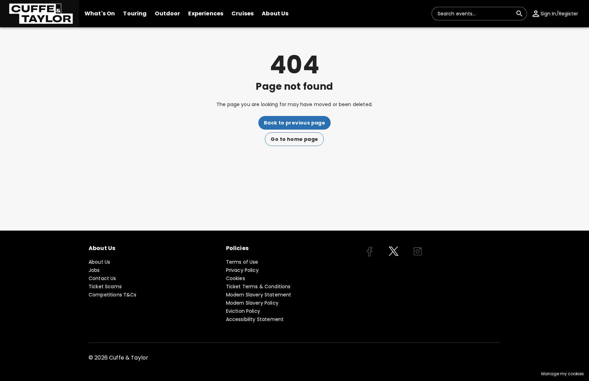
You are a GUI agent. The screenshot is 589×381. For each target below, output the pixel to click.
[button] (39, 13)
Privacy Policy (242, 270)
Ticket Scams (105, 286)
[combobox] (475, 13)
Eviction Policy (243, 311)
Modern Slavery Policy (252, 302)
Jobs (94, 270)
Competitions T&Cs (113, 294)
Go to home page (294, 139)
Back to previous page (294, 122)
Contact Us (102, 278)
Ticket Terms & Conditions (258, 286)
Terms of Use (242, 262)
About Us (99, 262)
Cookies (235, 278)
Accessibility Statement (255, 319)
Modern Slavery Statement (258, 294)
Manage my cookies (562, 374)
